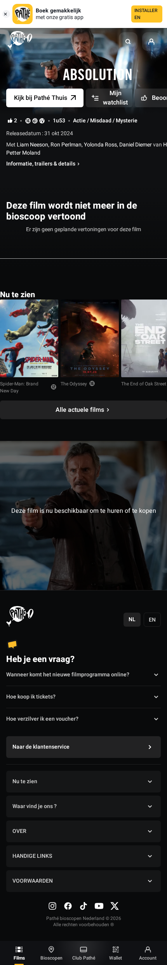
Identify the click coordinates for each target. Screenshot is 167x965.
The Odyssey (74, 383)
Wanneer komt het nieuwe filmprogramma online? (67, 675)
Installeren (146, 14)
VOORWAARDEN (32, 881)
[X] (114, 906)
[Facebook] (68, 906)
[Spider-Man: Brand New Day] (29, 338)
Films (19, 958)
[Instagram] (52, 906)
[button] (128, 41)
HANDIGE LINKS (32, 856)
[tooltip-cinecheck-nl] (28, 121)
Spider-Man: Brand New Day (19, 387)
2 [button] (15, 121)
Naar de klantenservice (41, 747)
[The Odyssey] (90, 338)
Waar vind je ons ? (34, 806)
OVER (19, 831)
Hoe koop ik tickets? (31, 697)
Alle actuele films (80, 410)
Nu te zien (24, 781)
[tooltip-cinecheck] (35, 121)
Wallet (115, 958)
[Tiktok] (83, 906)
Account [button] (148, 958)
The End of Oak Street (143, 383)
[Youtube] (99, 906)
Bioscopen (51, 958)
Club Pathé (83, 958)
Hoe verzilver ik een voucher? (42, 719)
